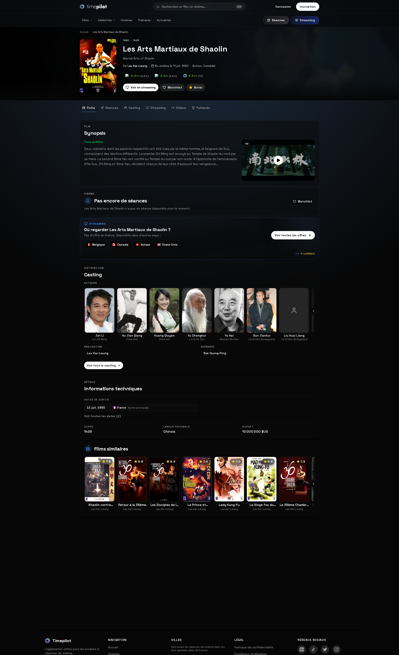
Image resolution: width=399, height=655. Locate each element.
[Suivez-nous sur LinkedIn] (302, 649)
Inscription (308, 7)
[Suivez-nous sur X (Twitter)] (325, 649)
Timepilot (61, 640)
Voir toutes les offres (290, 235)
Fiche (91, 108)
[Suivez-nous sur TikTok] (313, 649)
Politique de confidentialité (253, 647)
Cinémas (126, 20)
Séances (278, 20)
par (298, 253)
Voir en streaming (143, 87)
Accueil (113, 647)
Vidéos (181, 108)
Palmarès (144, 20)
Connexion (283, 7)
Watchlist (175, 87)
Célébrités (105, 20)
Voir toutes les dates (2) (102, 416)
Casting (134, 108)
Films (85, 20)
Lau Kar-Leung (137, 66)
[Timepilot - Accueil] (93, 6)
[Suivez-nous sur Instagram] (336, 649)
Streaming (307, 20)
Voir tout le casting (101, 365)
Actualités (164, 20)
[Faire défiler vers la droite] (313, 311)
